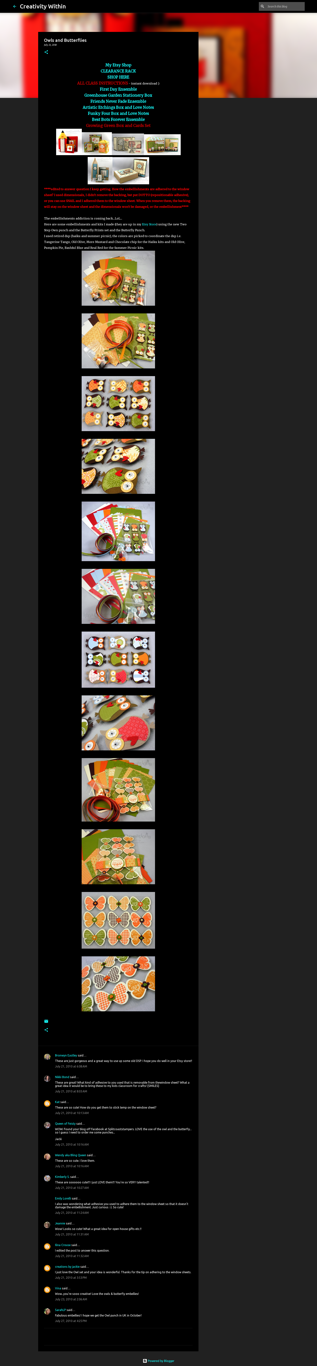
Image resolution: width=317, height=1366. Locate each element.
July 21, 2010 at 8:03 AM (71, 1091)
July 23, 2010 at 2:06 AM (71, 1299)
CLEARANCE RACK (118, 71)
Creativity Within (43, 6)
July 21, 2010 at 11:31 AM (72, 1234)
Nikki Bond (62, 1077)
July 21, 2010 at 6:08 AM (71, 1066)
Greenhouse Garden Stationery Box (118, 95)
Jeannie (60, 1223)
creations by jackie (67, 1266)
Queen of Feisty (65, 1123)
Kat (57, 1102)
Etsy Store (149, 224)
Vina (58, 1288)
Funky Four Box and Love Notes (118, 113)
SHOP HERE (118, 77)
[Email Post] (46, 1022)
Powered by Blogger (160, 1361)
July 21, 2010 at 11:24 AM (72, 1212)
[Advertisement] (217, 158)
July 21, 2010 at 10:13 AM (72, 1113)
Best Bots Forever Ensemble (118, 119)
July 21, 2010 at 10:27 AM (72, 1187)
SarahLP (60, 1310)
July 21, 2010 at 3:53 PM (71, 1277)
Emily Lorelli (63, 1198)
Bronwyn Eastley (66, 1055)
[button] (46, 52)
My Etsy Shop (118, 65)
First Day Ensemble (118, 89)
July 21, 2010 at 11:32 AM (72, 1256)
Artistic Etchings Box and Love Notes (118, 107)
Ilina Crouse (63, 1245)
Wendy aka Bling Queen (70, 1155)
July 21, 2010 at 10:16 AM (72, 1144)
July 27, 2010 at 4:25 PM (71, 1321)
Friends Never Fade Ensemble (118, 101)
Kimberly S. (62, 1176)
